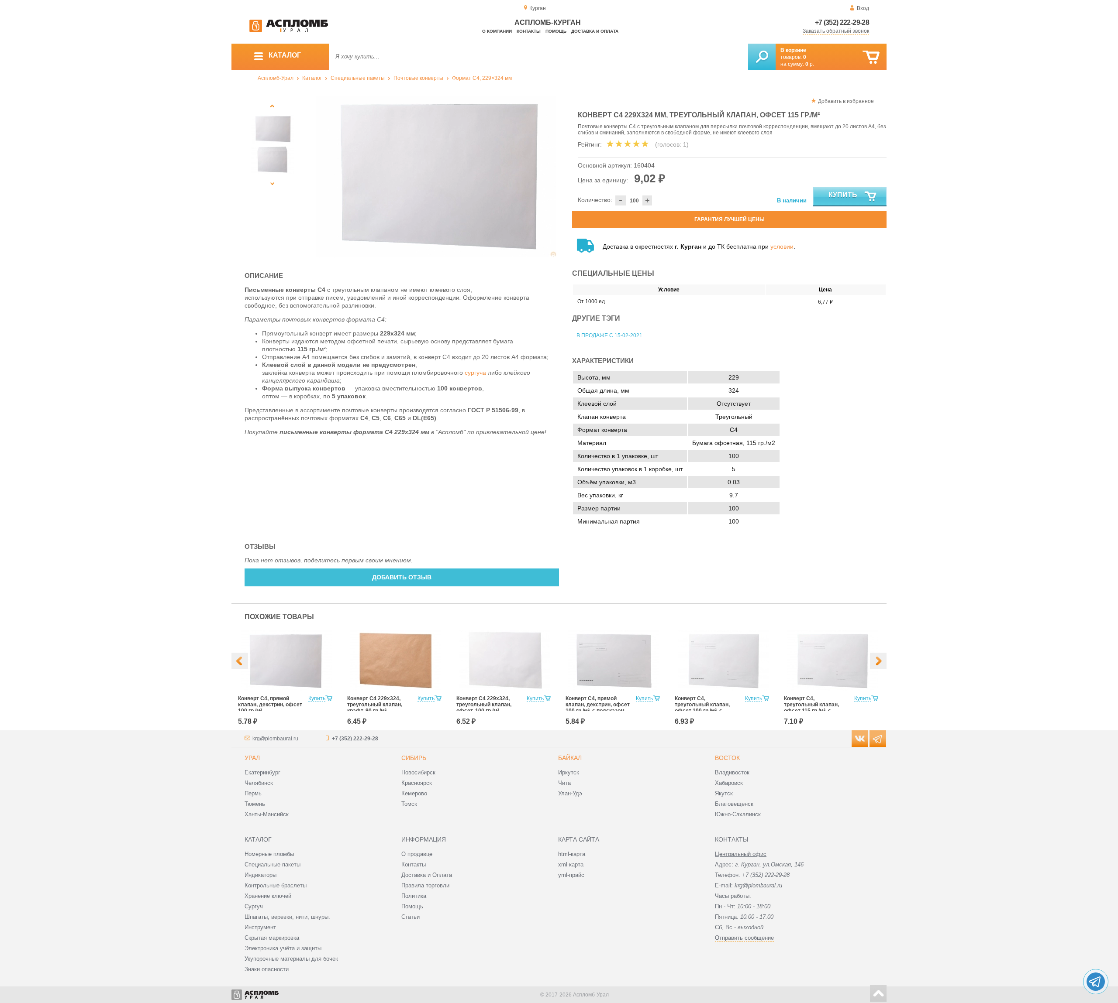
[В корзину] (871, 57)
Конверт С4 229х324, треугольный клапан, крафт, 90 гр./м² (374, 704)
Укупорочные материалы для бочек (291, 958)
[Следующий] (272, 183)
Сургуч (254, 906)
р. (809, 64)
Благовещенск (734, 804)
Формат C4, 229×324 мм (482, 78)
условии (782, 246)
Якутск (724, 793)
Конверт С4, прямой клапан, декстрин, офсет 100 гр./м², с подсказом (598, 704)
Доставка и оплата (594, 31)
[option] (436, 176)
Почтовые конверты (418, 78)
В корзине (793, 50)
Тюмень (255, 804)
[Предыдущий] (272, 106)
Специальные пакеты (358, 78)
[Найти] (762, 57)
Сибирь (413, 757)
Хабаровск (729, 783)
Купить (842, 195)
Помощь (555, 31)
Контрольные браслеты (276, 885)
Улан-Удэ (570, 793)
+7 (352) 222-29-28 (842, 22)
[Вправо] (878, 661)
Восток (727, 757)
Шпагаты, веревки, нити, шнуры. (287, 917)
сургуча (475, 372)
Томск (409, 804)
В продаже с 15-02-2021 (609, 335)
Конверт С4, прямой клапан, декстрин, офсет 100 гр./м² (270, 704)
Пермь (253, 793)
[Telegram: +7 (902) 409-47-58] (1095, 981)
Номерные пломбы (269, 854)
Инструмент (260, 927)
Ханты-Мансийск (267, 814)
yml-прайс (571, 875)
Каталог (312, 78)
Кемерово (414, 793)
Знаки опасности (267, 969)
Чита (564, 783)
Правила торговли (425, 885)
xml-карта (570, 864)
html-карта (571, 854)
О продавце (416, 854)
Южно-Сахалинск (738, 814)
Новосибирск (418, 772)
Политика (413, 896)
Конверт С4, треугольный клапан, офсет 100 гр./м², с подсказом (702, 707)
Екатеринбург (262, 772)
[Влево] (239, 661)
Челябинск (259, 783)
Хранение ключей (268, 896)
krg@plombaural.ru (275, 739)
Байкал (570, 757)
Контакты (529, 31)
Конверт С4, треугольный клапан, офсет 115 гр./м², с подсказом (811, 707)
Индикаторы (260, 875)
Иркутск (568, 772)
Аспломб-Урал (275, 78)
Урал (252, 757)
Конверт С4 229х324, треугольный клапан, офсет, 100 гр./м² (483, 704)
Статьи (410, 917)
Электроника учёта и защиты (283, 948)
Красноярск (416, 783)
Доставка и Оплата (426, 875)
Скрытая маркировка (272, 938)
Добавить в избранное (846, 101)
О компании (497, 31)
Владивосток (732, 772)
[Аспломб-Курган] (288, 30)
